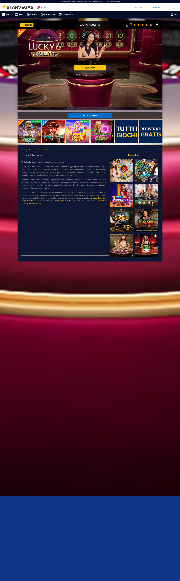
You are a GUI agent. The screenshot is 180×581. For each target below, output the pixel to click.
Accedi (138, 7)
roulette (101, 201)
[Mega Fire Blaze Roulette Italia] (121, 195)
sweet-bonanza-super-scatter (75, 123)
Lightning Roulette (97, 198)
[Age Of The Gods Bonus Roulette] (121, 245)
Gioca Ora (90, 68)
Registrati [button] (157, 7)
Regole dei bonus (90, 115)
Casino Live (94, 172)
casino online (35, 203)
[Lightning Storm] (146, 170)
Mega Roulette (27, 201)
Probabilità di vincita (113, 2)
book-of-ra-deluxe (49, 122)
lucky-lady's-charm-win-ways (101, 123)
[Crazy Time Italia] (121, 170)
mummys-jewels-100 (26, 122)
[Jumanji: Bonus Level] (146, 220)
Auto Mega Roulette (63, 201)
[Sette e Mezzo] (146, 245)
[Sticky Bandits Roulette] (121, 220)
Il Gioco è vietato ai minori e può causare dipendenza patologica (82, 2)
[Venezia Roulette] (146, 195)
